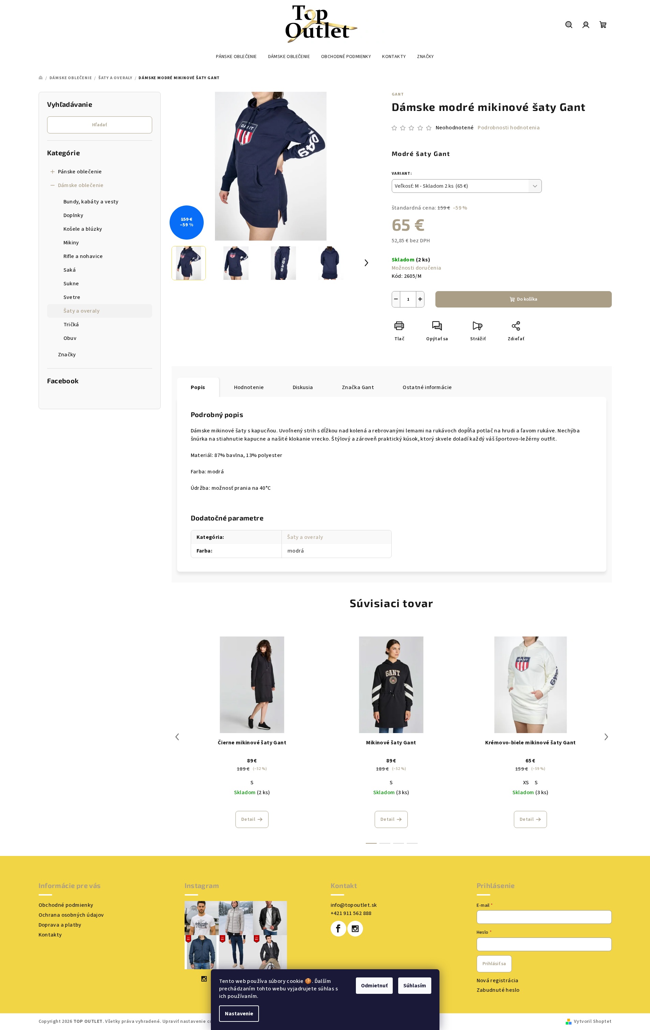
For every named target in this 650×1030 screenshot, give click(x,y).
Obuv (70, 338)
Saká (69, 270)
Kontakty (50, 935)
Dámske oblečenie (81, 185)
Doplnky (73, 215)
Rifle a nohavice (83, 256)
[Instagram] (355, 928)
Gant (398, 94)
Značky (67, 354)
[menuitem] (236, 57)
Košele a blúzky (82, 229)
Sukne (71, 283)
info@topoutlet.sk (354, 905)
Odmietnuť (374, 985)
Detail (248, 819)
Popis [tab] (198, 387)
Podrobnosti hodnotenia (509, 127)
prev (177, 736)
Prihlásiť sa (494, 963)
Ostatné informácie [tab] (427, 387)
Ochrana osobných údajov (71, 915)
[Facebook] (338, 928)
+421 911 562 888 (351, 913)
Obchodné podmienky (66, 905)
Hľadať (99, 124)
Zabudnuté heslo (498, 990)
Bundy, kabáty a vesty (91, 201)
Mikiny (71, 242)
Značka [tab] (358, 387)
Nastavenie (239, 1013)
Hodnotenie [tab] (249, 387)
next (606, 736)
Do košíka (527, 299)
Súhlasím (414, 985)
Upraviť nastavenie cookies (193, 1021)
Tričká (71, 324)
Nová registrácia (498, 980)
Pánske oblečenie (80, 171)
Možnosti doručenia (417, 268)
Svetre (72, 297)
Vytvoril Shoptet (592, 1021)
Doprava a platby (60, 925)
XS (526, 782)
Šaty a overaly (81, 311)
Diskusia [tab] (303, 387)
